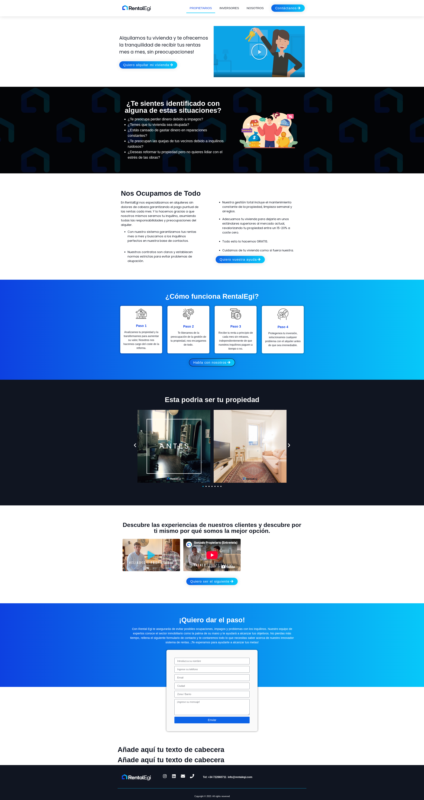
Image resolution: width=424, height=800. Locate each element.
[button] (259, 51)
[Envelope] (183, 776)
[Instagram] (165, 776)
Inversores (229, 8)
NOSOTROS (255, 8)
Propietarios (201, 8)
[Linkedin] (174, 776)
